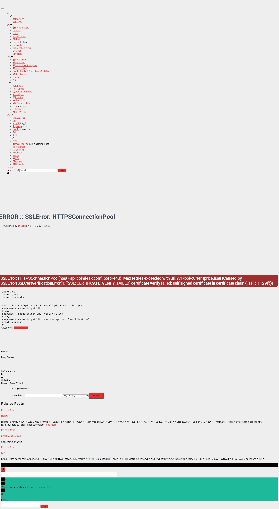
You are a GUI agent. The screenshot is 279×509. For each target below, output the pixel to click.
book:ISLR (20, 59)
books (16, 129)
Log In (10, 167)
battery (20, 19)
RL (16, 135)
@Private (19, 164)
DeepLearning (23, 48)
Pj (8, 16)
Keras (18, 51)
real (15, 141)
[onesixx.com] (9, 5)
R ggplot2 (20, 100)
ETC (9, 138)
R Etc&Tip (20, 112)
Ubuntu (19, 150)
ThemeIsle (272, 464)
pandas (16, 30)
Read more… (51, 425)
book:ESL (20, 62)
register (5, 416)
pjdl (15, 120)
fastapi (16, 42)
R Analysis (18, 94)
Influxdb (17, 45)
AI (8, 13)
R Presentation (23, 103)
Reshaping (18, 88)
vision (18, 54)
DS (9, 115)
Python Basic (22, 27)
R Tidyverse (21, 74)
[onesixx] (8, 345)
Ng (14, 80)
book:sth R (21, 68)
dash (17, 39)
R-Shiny (19, 97)
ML (9, 57)
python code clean (11, 436)
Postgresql (20, 147)
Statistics (20, 118)
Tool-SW (17, 152)
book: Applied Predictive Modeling (31, 71)
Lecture (17, 77)
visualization (19, 36)
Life (17, 158)
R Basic (19, 86)
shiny (15, 33)
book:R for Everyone (26, 65)
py (8, 25)
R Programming (23, 91)
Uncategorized (22, 144)
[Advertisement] (139, 250)
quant (17, 126)
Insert (44, 506)
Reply (5, 500)
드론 (3, 453)
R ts (15, 106)
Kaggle (16, 123)
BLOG (16, 155)
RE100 (18, 22)
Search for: (18, 395)
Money (18, 161)
